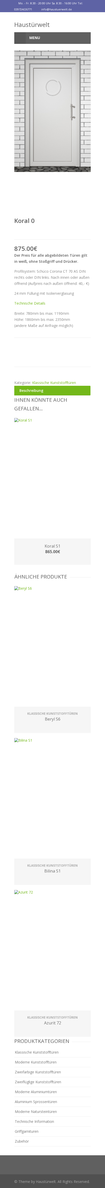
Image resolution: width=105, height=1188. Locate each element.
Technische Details (29, 303)
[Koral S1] (52, 479)
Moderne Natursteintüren (36, 1111)
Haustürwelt (32, 24)
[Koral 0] (52, 111)
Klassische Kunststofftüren (54, 382)
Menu (34, 37)
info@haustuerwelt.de (56, 9)
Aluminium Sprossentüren (36, 1101)
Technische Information (34, 1121)
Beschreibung (31, 390)
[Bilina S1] (52, 799)
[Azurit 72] (52, 951)
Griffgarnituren (26, 1131)
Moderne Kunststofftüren (36, 1062)
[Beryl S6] (52, 647)
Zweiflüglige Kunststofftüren (38, 1081)
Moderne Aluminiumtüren (36, 1091)
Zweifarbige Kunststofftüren (38, 1072)
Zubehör (22, 1141)
